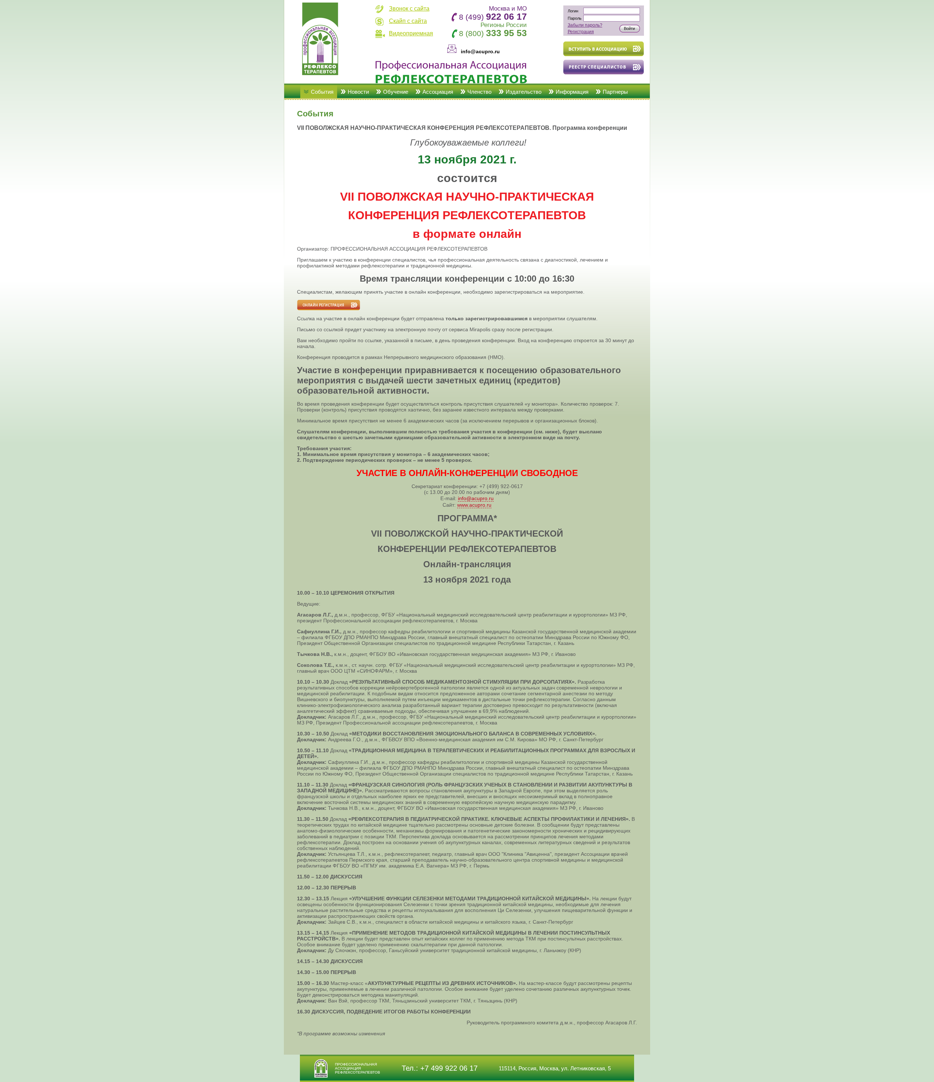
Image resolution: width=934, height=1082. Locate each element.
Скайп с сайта (408, 21)
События (322, 92)
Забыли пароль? (585, 25)
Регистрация (581, 31)
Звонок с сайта (409, 8)
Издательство (523, 92)
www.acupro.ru (474, 505)
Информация (572, 92)
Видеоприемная (411, 33)
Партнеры (615, 92)
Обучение (395, 92)
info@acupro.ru (476, 498)
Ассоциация (437, 92)
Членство (479, 92)
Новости (358, 92)
